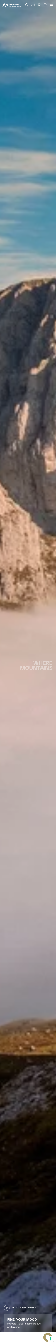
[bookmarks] (39, 4)
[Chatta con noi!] (47, 1337)
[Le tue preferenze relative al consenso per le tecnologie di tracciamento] (51, 1339)
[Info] (26, 4)
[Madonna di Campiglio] (12, 5)
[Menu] (51, 4)
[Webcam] (45, 4)
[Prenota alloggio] (32, 4)
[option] (28, 666)
